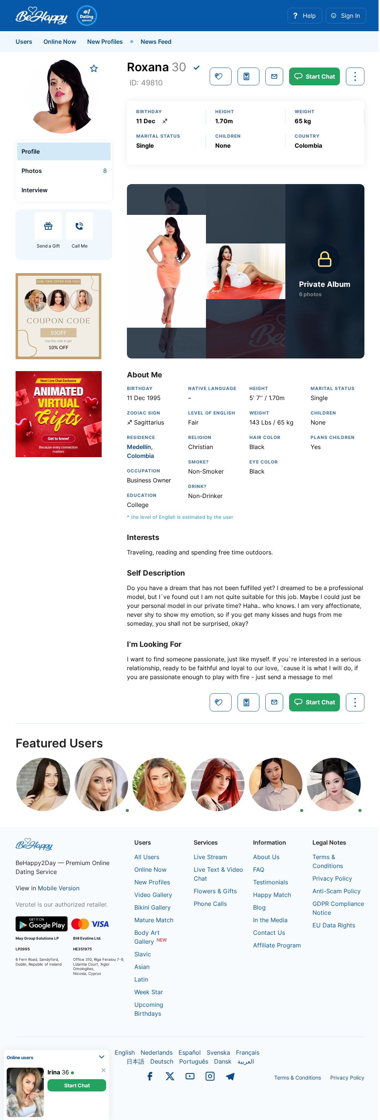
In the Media (270, 920)
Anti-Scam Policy (336, 891)
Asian (142, 966)
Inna (54, 1072)
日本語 (135, 1061)
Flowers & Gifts (215, 891)
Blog (259, 907)
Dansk (223, 1061)
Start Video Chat (77, 1085)
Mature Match (153, 920)
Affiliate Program (277, 945)
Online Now (59, 41)
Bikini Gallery (152, 907)
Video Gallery (153, 894)
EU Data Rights (333, 925)
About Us (266, 857)
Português (193, 1061)
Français (247, 1052)
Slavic (142, 954)
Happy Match (272, 894)
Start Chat (77, 1030)
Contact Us (269, 932)
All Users (146, 857)
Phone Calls (210, 903)
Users (24, 41)
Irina (54, 1017)
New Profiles (105, 41)
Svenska (218, 1052)
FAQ (258, 869)
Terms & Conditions (297, 1077)
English (125, 1052)
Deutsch (161, 1061)
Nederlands (157, 1052)
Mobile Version (58, 888)
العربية (246, 1061)
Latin (141, 979)
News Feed (156, 41)
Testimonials (270, 882)
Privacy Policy (332, 878)
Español (189, 1052)
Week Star (148, 992)
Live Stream (210, 857)
